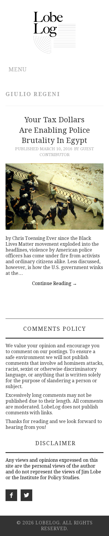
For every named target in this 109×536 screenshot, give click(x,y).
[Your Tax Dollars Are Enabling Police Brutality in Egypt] (55, 196)
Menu (17, 69)
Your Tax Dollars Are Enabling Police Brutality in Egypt (54, 130)
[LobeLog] (54, 32)
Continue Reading (54, 283)
